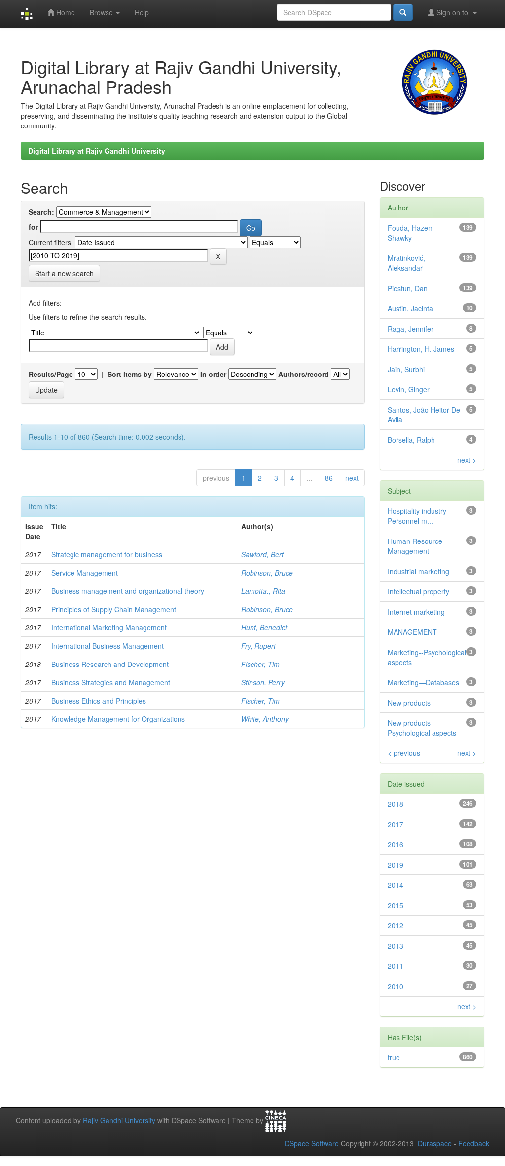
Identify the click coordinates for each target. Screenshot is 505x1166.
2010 (395, 986)
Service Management (84, 573)
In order (213, 374)
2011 (395, 966)
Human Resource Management (415, 546)
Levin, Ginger (409, 389)
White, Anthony (265, 719)
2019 (395, 865)
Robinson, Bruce (267, 573)
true (394, 1057)
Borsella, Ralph (411, 440)
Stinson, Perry (263, 682)
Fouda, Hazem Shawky (411, 233)
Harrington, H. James (421, 349)
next (352, 478)
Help (142, 12)
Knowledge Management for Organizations (118, 719)
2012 (395, 925)
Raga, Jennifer (410, 328)
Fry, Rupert (258, 646)
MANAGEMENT (412, 632)
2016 (395, 844)
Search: (41, 212)
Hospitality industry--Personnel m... (419, 516)
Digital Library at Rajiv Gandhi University (96, 151)
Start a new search (64, 273)
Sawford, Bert (262, 554)
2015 (395, 905)
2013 (395, 946)
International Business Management (107, 646)
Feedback (473, 1143)
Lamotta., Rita (263, 591)
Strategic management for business (106, 554)
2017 (395, 824)
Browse (102, 12)
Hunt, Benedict (264, 627)
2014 (395, 885)
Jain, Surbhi (406, 369)
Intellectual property (418, 591)
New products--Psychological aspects (422, 728)
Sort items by (130, 374)
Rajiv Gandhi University (119, 1120)
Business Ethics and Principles (98, 701)
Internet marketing (416, 612)
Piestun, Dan (408, 288)
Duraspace (435, 1143)
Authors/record (303, 374)
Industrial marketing (418, 571)
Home (64, 12)
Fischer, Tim (260, 664)
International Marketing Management (109, 627)
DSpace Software (312, 1143)
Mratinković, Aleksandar (406, 263)
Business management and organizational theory (127, 591)
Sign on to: (453, 12)
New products (409, 703)
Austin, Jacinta (410, 308)
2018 (395, 804)
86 (329, 478)
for (33, 227)
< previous (404, 753)
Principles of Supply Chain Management (113, 609)
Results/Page (51, 374)
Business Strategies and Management (110, 682)
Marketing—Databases (423, 682)
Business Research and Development (110, 664)
